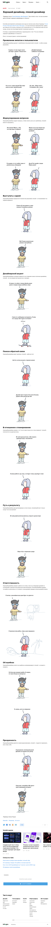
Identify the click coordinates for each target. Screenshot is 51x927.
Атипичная (32, 902)
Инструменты (6, 905)
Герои (31, 908)
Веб (4, 902)
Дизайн (4, 8)
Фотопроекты (44, 903)
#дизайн (5, 820)
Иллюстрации (6, 903)
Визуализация (33, 906)
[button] (47, 2)
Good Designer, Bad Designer (20, 16)
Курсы (31, 914)
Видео (31, 905)
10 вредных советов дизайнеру (11, 867)
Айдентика (5, 900)
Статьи (18, 2)
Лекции (4, 908)
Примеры (14, 902)
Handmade (32, 900)
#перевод (11, 820)
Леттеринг (14, 900)
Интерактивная (33, 911)
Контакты (13, 924)
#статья (17, 820)
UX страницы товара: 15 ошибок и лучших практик (17, 862)
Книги (37, 2)
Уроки (24, 2)
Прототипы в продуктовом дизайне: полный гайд (16, 860)
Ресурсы (31, 2)
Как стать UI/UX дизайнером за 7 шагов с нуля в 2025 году (19, 865)
